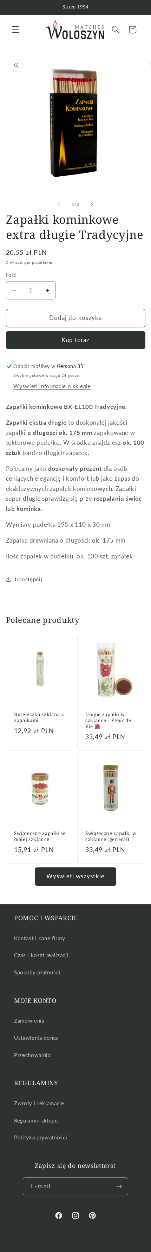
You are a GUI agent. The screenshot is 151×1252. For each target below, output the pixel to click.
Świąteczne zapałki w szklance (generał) (110, 836)
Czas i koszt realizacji (41, 955)
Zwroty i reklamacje (39, 1103)
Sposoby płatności (37, 972)
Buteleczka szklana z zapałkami (39, 717)
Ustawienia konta (36, 1038)
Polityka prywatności (40, 1137)
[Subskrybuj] (119, 1186)
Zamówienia (29, 1020)
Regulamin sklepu (36, 1120)
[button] (15, 29)
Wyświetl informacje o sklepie (52, 386)
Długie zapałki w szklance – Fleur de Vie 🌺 (108, 720)
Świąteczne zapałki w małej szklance (39, 836)
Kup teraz (75, 339)
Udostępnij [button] (28, 579)
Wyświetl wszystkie (75, 876)
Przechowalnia (32, 1055)
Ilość (11, 275)
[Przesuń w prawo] (91, 204)
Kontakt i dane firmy (39, 938)
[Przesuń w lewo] (59, 204)
